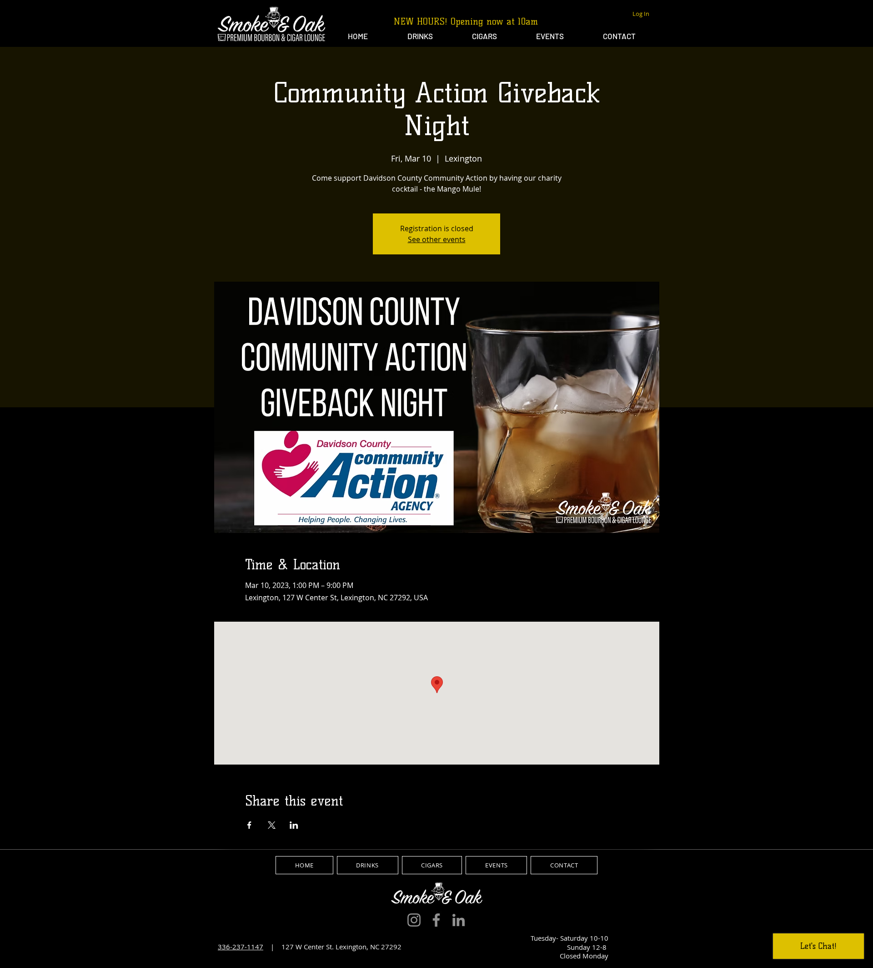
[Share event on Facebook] (249, 825)
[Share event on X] (271, 825)
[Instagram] (414, 920)
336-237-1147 (240, 946)
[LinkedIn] (458, 920)
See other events (437, 239)
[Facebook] (436, 920)
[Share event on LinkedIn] (294, 825)
